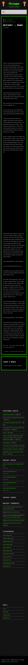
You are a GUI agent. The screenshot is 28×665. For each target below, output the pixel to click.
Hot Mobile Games (7, 553)
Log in (4, 608)
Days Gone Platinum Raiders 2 (10, 477)
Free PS (4, 432)
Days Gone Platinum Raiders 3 (10, 471)
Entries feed (5, 611)
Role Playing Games (7, 563)
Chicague (14, 3)
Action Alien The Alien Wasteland (10, 445)
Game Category (6, 544)
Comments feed (6, 615)
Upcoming (6, 351)
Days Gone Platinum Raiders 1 (10, 482)
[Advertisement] (14, 46)
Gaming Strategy (6, 550)
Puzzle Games (6, 560)
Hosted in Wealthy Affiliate (12, 661)
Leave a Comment (9, 20)
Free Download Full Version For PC (16, 351)
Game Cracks (6, 547)
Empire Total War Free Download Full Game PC (14, 417)
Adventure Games (7, 538)
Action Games (12, 345)
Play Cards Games (15, 512)
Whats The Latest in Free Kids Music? (11, 517)
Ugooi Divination (7, 507)
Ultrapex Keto (6, 523)
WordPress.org (6, 618)
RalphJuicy (5, 520)
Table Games (6, 566)
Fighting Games (6, 541)
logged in (11, 365)
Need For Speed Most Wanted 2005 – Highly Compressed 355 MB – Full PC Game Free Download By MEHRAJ (13, 437)
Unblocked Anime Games (8, 414)
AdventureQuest (6, 442)
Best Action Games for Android (10, 449)
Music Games (19, 345)
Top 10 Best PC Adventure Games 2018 (12, 422)
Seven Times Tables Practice (9, 488)
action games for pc (10, 347)
